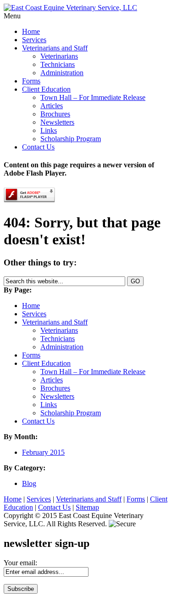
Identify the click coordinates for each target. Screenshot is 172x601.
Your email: (20, 563)
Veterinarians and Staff (55, 48)
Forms (31, 81)
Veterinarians (59, 56)
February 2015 (43, 452)
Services (34, 40)
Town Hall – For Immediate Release (92, 97)
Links (48, 130)
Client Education (46, 89)
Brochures (55, 114)
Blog (29, 483)
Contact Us (38, 147)
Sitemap (87, 507)
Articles (51, 106)
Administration (61, 73)
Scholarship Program (70, 139)
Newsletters (57, 122)
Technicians (57, 64)
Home (31, 31)
